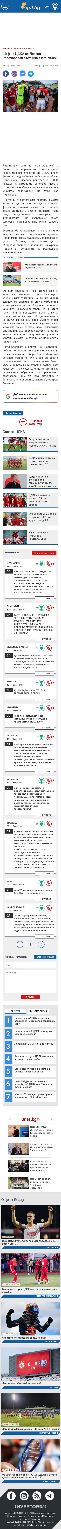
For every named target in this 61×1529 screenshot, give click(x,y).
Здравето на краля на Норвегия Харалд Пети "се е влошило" (41, 1147)
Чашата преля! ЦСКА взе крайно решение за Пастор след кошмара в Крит (34, 1021)
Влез (39, 957)
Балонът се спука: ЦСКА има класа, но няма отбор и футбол (34, 1057)
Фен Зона (53, 1387)
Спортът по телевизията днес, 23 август (24, 1337)
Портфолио (35, 1519)
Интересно (52, 1248)
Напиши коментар (35, 422)
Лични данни (41, 1525)
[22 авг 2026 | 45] (30, 1364)
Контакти (12, 1516)
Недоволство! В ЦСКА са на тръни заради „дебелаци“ (33, 1032)
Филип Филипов (13, 413)
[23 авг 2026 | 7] (30, 1409)
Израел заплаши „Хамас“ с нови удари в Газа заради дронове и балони (41, 1131)
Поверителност (35, 1516)
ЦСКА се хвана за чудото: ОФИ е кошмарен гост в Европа (39, 500)
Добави (30, 997)
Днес (51, 6)
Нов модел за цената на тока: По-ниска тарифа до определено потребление (29, 1185)
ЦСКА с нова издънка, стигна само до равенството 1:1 (42, 461)
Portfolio (29, 1525)
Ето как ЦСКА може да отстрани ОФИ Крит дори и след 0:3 (32, 1070)
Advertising (19, 1525)
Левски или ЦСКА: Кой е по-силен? (33, 1043)
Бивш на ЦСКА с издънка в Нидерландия (38, 535)
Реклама (22, 1516)
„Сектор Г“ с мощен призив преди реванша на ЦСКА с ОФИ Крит (33, 1096)
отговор (46, 598)
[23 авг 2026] (30, 1221)
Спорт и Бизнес (50, 1481)
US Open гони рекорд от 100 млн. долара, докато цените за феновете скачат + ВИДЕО (29, 1476)
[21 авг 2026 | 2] (30, 1455)
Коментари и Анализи (47, 1296)
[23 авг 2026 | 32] (30, 1270)
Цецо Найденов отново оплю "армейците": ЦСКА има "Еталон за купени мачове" (33, 1084)
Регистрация (48, 957)
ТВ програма (51, 1342)
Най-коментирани (38, 1011)
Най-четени (15, 1011)
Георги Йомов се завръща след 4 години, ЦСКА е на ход (42, 442)
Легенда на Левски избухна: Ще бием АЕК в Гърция (30, 1429)
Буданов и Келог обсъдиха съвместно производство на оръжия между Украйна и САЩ (29, 1167)
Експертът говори (48, 1433)
